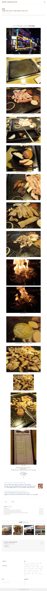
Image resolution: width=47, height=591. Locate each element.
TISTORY (23, 589)
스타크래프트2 (27, 565)
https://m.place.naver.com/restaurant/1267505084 (13, 482)
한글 (41, 570)
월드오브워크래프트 (28, 573)
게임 (28, 568)
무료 (29, 563)
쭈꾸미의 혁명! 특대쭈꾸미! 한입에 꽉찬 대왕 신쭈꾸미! (17, 493)
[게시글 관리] (9, 502)
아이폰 (37, 563)
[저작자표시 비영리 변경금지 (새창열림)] (16, 501)
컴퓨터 (34, 566)
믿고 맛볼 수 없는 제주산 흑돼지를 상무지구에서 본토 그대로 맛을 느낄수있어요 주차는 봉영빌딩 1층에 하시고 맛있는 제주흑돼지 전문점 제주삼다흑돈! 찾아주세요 (20, 487)
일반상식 (40, 573)
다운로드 (37, 566)
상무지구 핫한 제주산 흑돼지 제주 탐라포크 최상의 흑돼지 (17, 484)
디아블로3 (33, 563)
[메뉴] (44, 2)
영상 (35, 570)
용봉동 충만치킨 (6, 508)
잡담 (40, 563)
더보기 (25, 575)
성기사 (29, 572)
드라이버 (36, 572)
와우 (38, 570)
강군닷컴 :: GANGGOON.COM (9, 2)
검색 (22, 582)
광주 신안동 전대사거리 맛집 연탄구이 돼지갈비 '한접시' (12, 511)
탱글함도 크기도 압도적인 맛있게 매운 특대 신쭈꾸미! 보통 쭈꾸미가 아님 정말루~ (21, 494)
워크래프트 (32, 568)
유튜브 (42, 566)
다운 (37, 573)
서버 (32, 572)
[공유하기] (7, 502)
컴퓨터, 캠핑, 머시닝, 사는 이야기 (9, 543)
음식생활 (5, 506)
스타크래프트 (41, 568)
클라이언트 (30, 570)
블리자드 (26, 570)
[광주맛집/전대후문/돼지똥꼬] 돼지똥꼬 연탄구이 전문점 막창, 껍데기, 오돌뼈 (15, 512)
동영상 (26, 563)
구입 (25, 568)
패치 (36, 568)
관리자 (27, 589)
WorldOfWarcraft (28, 566)
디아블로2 (37, 565)
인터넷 (33, 573)
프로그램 (32, 565)
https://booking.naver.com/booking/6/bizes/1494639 (14, 491)
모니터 (26, 572)
